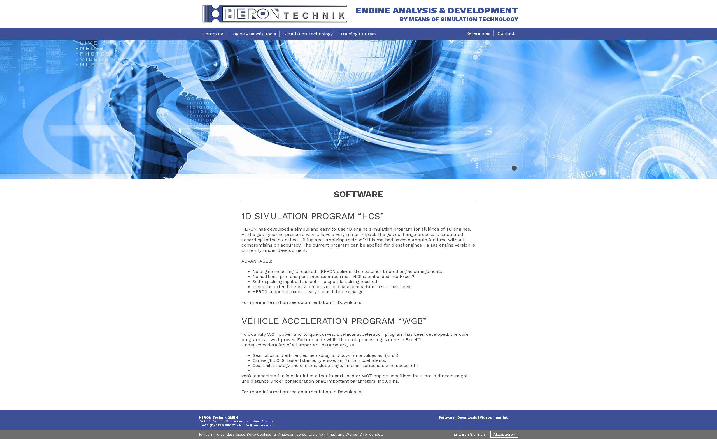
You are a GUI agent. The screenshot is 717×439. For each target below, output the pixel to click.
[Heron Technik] (274, 13)
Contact (506, 33)
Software (446, 417)
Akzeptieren (504, 434)
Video (485, 417)
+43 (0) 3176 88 (215, 425)
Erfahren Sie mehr (469, 434)
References (478, 33)
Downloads (349, 302)
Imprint (501, 417)
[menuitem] (213, 33)
